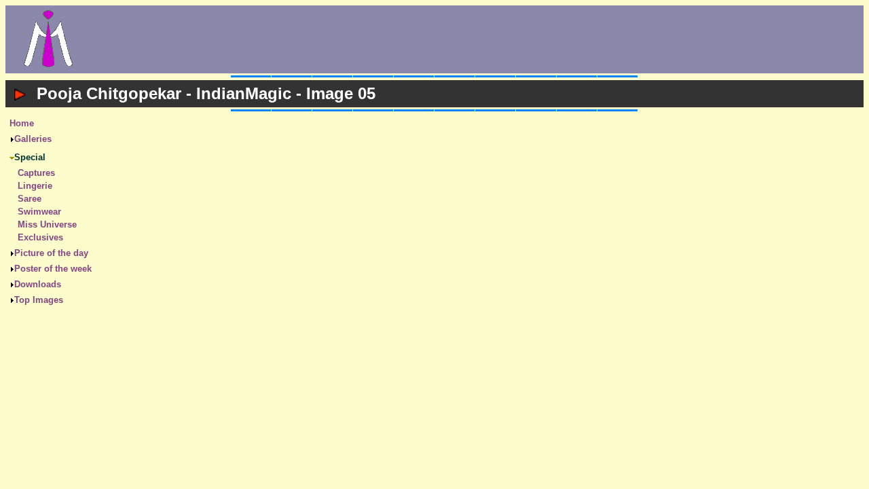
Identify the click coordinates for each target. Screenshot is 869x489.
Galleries (33, 139)
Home (22, 123)
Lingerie (35, 186)
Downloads (37, 284)
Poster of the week (53, 269)
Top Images (38, 300)
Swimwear (39, 211)
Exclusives (40, 237)
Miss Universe (47, 224)
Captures (36, 173)
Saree (29, 199)
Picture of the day (51, 253)
